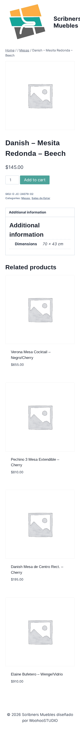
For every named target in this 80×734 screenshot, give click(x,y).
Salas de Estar (41, 198)
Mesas (25, 198)
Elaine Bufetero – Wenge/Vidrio (37, 674)
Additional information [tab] (27, 212)
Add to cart (35, 179)
